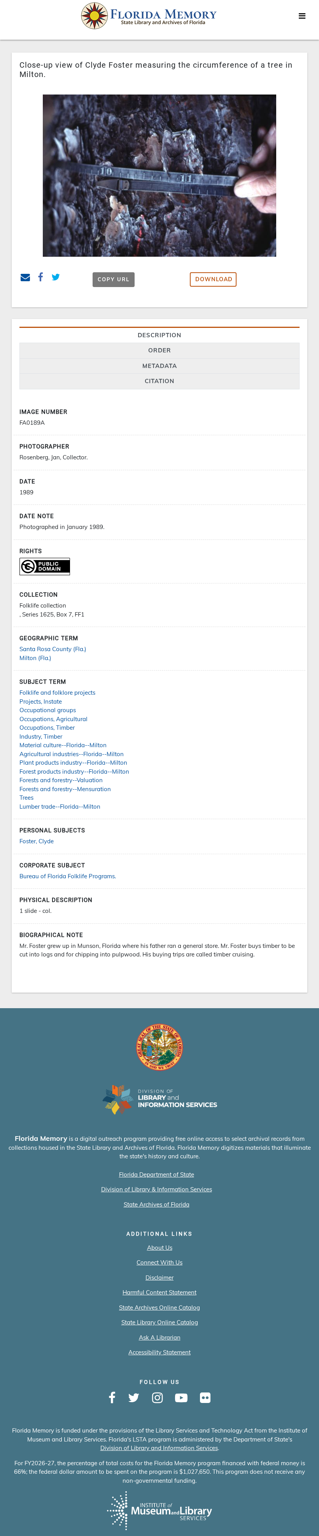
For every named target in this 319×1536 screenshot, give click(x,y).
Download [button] (214, 279)
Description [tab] (159, 335)
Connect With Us (159, 1262)
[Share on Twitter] (56, 278)
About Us (159, 1247)
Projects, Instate (40, 701)
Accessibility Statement (159, 1352)
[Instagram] (157, 1398)
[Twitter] (134, 1398)
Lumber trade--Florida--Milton (59, 806)
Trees (26, 797)
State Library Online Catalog (159, 1322)
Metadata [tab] (159, 366)
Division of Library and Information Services (159, 1448)
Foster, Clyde (36, 841)
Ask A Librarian (160, 1337)
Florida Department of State (156, 1174)
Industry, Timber (40, 736)
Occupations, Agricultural (53, 719)
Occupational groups (47, 710)
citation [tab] (159, 381)
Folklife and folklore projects (57, 692)
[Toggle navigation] (302, 18)
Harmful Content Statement (159, 1292)
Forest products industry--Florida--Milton (74, 771)
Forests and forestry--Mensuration (65, 789)
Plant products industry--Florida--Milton (73, 762)
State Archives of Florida (156, 1204)
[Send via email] (25, 278)
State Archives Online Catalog (159, 1307)
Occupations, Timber (47, 727)
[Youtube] (181, 1398)
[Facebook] (112, 1398)
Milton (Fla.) (35, 658)
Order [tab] (159, 350)
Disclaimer (159, 1277)
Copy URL (114, 279)
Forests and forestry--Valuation (61, 780)
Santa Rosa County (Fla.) (52, 649)
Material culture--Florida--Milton (63, 745)
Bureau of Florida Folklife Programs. (67, 876)
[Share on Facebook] (41, 278)
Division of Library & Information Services (156, 1189)
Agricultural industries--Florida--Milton (71, 754)
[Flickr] (205, 1398)
